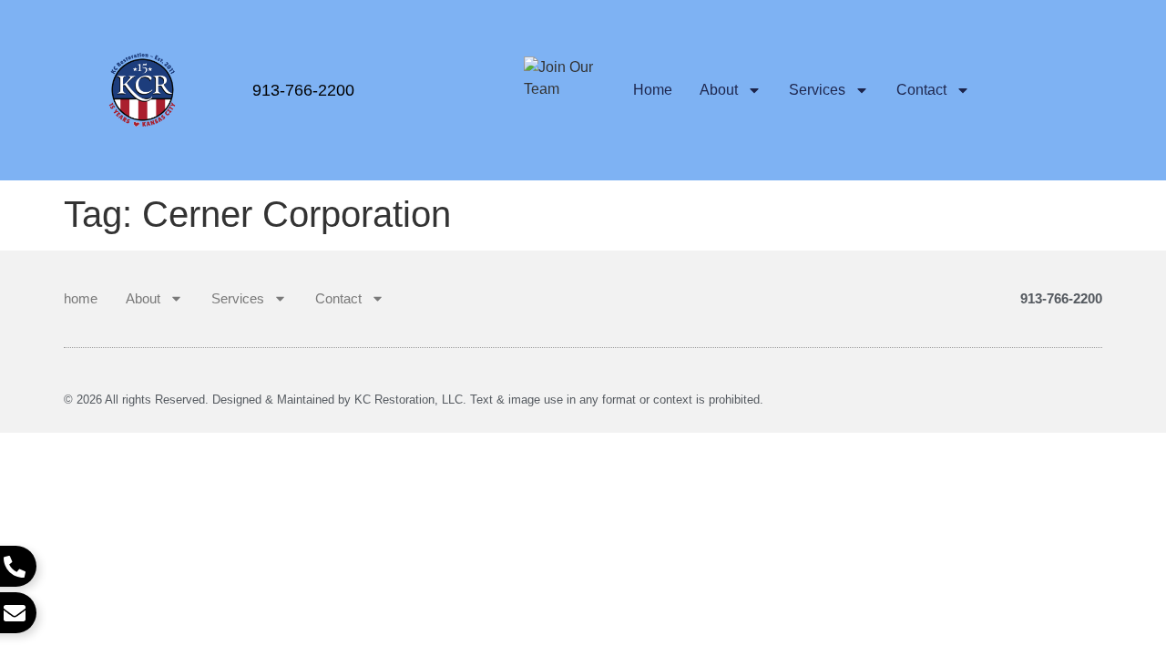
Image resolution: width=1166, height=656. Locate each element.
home (652, 89)
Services (817, 89)
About (719, 89)
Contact (921, 89)
